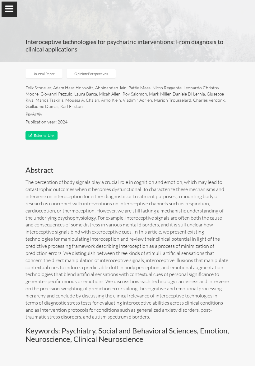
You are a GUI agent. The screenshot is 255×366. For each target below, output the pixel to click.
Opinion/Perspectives (91, 73)
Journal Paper (44, 73)
